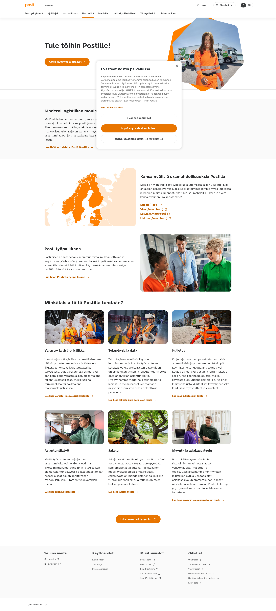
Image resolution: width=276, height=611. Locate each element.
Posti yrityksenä (34, 13)
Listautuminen (168, 13)
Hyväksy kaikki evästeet (139, 128)
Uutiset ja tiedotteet (124, 13)
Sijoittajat (52, 13)
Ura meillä (88, 13)
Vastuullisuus (70, 13)
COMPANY (48, 5)
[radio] (243, 5)
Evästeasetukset (100, 569)
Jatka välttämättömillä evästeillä (139, 138)
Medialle (103, 13)
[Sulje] (177, 65)
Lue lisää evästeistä (112, 107)
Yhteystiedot (147, 13)
